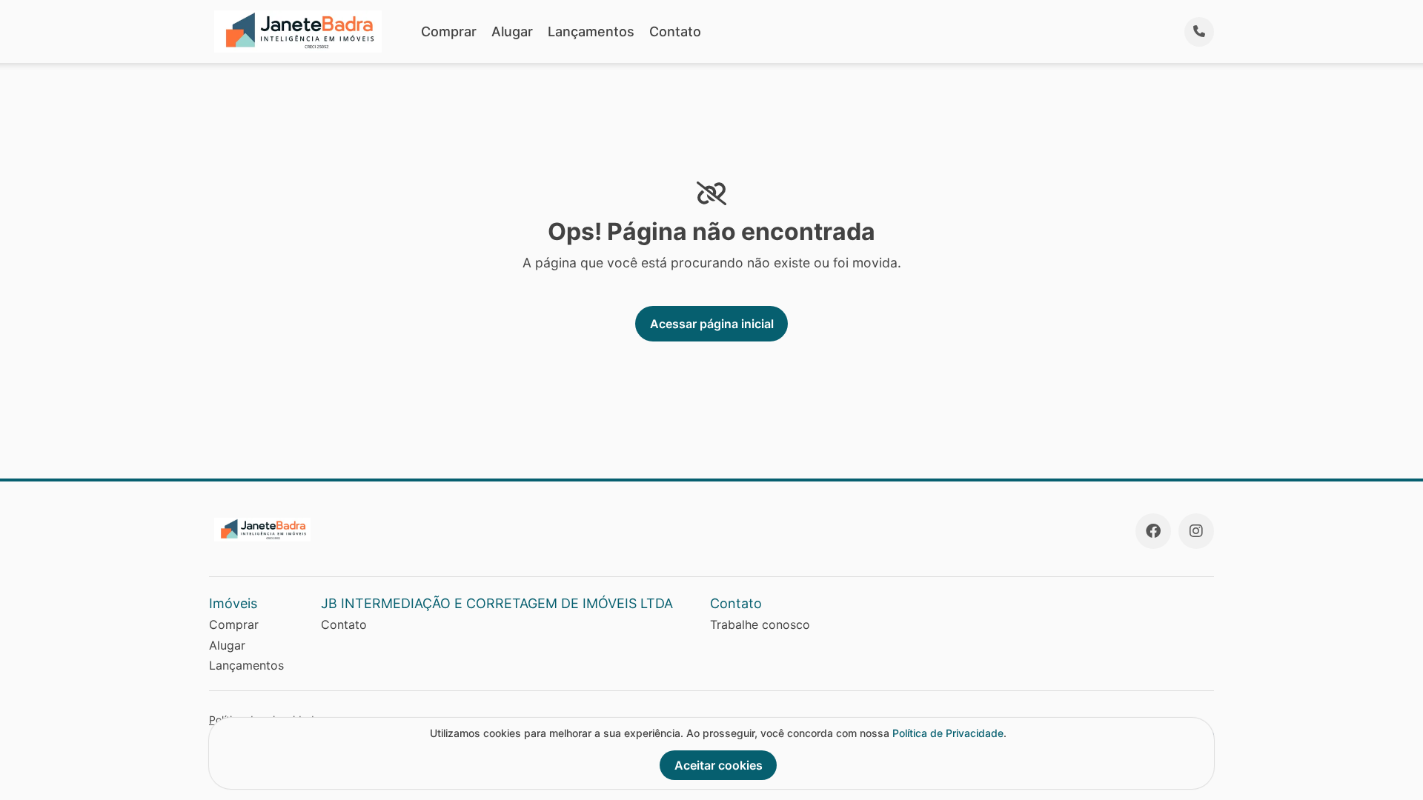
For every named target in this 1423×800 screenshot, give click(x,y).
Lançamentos (591, 31)
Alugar (512, 31)
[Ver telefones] (1199, 32)
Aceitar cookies (718, 765)
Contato (675, 31)
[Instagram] (1196, 531)
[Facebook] (1153, 531)
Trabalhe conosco (760, 624)
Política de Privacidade (948, 733)
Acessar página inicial (712, 323)
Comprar (449, 31)
